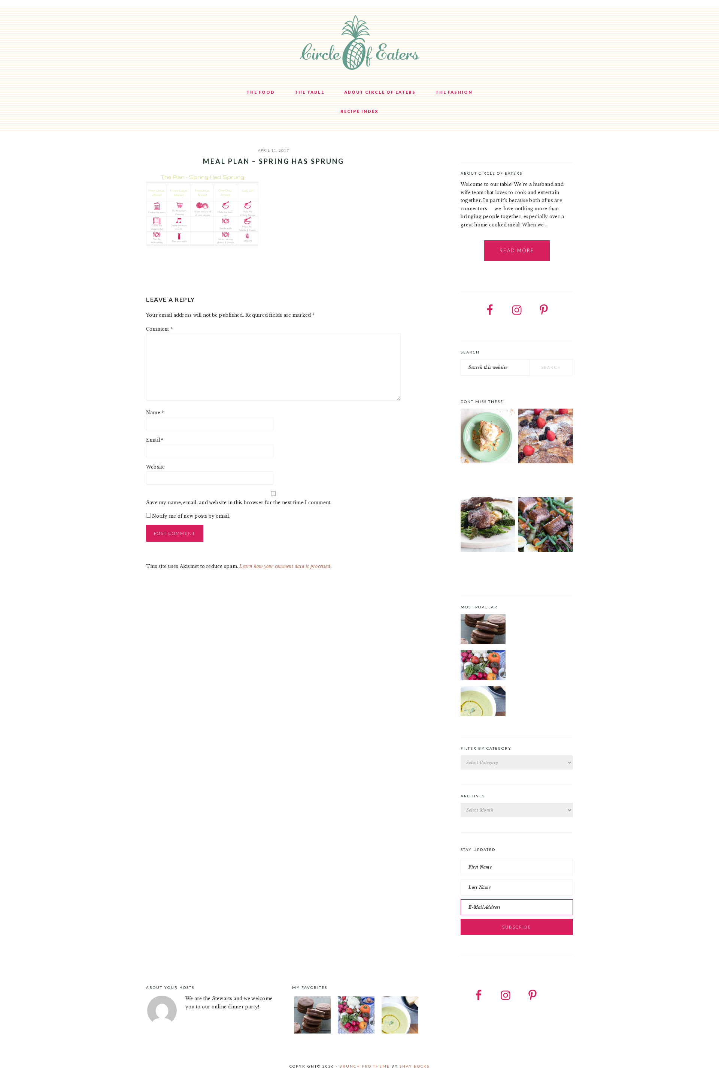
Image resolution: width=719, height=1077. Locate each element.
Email (155, 440)
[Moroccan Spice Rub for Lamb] (488, 525)
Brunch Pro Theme (364, 1066)
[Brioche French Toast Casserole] (545, 437)
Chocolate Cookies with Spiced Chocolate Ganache (540, 618)
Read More (517, 250)
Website (155, 467)
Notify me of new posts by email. (191, 516)
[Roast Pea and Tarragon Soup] (483, 702)
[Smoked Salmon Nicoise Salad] (545, 525)
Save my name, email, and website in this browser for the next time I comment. (238, 502)
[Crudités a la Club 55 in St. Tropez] (483, 666)
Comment (159, 329)
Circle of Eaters (359, 43)
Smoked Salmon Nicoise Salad (536, 566)
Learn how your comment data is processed (284, 566)
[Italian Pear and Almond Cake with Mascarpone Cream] (488, 437)
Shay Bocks (415, 1066)
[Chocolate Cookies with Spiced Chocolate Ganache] (483, 630)
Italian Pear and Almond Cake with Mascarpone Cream (483, 481)
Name (155, 412)
